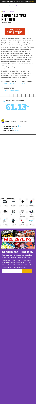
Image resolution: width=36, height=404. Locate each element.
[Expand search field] (32, 6)
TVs (5, 205)
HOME (4, 11)
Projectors (13, 224)
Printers (13, 215)
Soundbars (13, 205)
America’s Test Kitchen (10, 83)
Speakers (4, 215)
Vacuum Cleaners (11, 126)
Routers (5, 224)
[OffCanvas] (2, 6)
